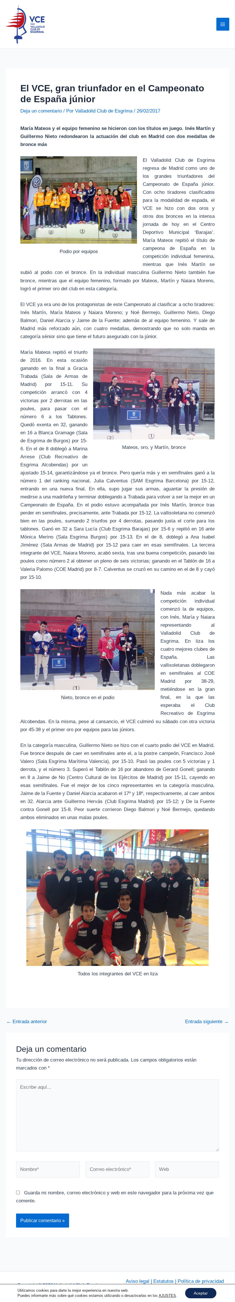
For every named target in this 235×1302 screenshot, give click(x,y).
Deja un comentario (41, 111)
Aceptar (201, 1293)
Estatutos (163, 1281)
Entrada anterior (26, 1021)
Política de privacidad (201, 1281)
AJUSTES (167, 1295)
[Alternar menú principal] (223, 24)
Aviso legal (137, 1281)
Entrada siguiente (207, 1021)
